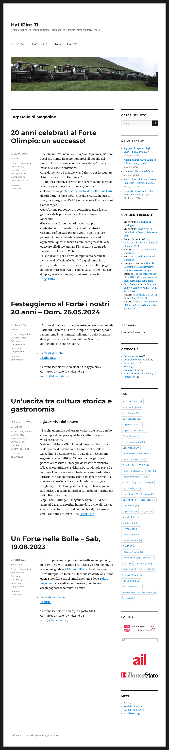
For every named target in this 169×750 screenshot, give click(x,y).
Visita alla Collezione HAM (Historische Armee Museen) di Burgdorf (139, 267)
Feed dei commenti (134, 710)
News (59, 44)
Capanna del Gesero (134, 430)
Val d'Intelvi (147, 569)
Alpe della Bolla (132, 401)
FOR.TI (143, 465)
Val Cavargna (143, 563)
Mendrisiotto (130, 517)
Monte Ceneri (131, 534)
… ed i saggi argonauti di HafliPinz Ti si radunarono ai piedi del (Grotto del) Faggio (140, 277)
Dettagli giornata (51, 353)
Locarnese (16, 180)
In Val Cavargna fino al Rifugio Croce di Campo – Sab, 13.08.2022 (141, 305)
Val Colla (129, 569)
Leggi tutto (47, 279)
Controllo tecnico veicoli (136, 359)
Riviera (148, 557)
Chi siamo (17, 44)
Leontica (147, 494)
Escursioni (16, 426)
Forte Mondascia (132, 471)
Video (26, 180)
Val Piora (128, 592)
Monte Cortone (132, 540)
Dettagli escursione (53, 597)
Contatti (72, 44)
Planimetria (48, 357)
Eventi (14, 158)
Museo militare (77, 569)
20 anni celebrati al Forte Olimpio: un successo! (53, 137)
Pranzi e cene (131, 370)
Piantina (45, 601)
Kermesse (146, 482)
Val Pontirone (147, 592)
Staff (126, 563)
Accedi (127, 703)
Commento (17, 166)
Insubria (129, 482)
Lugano (146, 511)
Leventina (129, 499)
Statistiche (129, 377)
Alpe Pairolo (130, 413)
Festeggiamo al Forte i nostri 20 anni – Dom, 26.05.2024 (60, 308)
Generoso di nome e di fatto (138, 171)
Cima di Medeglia (133, 442)
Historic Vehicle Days (135, 476)
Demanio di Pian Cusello (137, 453)
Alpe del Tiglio (131, 407)
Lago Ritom (130, 494)
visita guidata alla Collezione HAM (90, 191)
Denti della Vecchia (134, 459)
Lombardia (130, 505)
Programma (17, 351)
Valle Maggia (131, 580)
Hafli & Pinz (39, 44)
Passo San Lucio (132, 552)
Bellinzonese (131, 418)
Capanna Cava (131, 424)
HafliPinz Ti (24, 25)
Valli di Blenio (131, 586)
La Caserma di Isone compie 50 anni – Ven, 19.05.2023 (140, 288)
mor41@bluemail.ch (53, 376)
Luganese (129, 511)
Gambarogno (18, 177)
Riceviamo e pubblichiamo (138, 373)
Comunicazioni (132, 356)
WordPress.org (132, 713)
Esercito (15, 170)
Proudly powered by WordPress (42, 735)
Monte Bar (129, 523)
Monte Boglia (131, 528)
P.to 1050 (128, 546)
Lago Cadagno (131, 488)
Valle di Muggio (132, 575)
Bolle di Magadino (21, 163)
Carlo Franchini (132, 284)
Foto (23, 173)
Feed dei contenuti (133, 706)
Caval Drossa (130, 436)
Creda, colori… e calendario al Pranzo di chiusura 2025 (140, 232)
